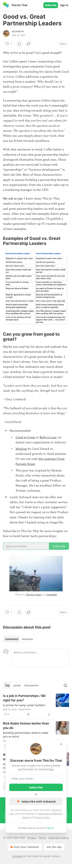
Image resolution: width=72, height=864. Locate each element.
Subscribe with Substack (39, 801)
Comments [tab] (11, 639)
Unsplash (51, 595)
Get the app (54, 847)
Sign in (64, 5)
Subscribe (50, 5)
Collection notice (58, 837)
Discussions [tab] (31, 685)
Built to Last (48, 437)
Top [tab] (7, 685)
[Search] (65, 685)
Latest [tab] (17, 685)
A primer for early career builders (24, 705)
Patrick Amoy (34, 595)
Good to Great (25, 437)
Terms (42, 837)
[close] (61, 744)
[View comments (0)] (19, 43)
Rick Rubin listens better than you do (26, 726)
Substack (17, 856)
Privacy (32, 837)
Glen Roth (18, 31)
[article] (36, 705)
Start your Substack (26, 847)
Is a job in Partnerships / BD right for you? (24, 698)
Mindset (21, 448)
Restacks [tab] (27, 639)
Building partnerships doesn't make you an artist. (25, 734)
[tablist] (19, 639)
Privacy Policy (42, 817)
